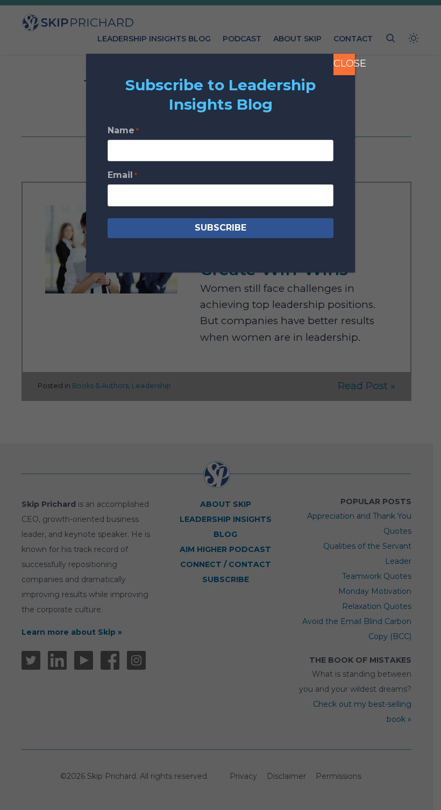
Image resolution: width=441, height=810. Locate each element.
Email (122, 175)
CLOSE (344, 63)
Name (123, 130)
